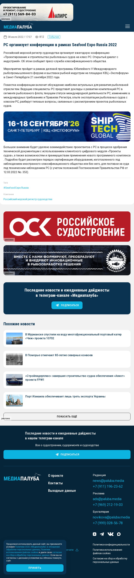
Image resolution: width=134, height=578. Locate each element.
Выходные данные (62, 490)
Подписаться (70, 454)
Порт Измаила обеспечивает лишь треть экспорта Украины (65, 396)
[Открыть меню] (126, 26)
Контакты (55, 483)
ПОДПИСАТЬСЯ (70, 305)
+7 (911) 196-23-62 (108, 486)
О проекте (55, 476)
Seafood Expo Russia (17, 187)
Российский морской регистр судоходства (27, 199)
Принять (34, 568)
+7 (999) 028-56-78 (108, 523)
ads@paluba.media (107, 499)
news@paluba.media (108, 481)
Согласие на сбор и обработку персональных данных (110, 560)
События (54, 37)
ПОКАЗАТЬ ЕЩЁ (67, 416)
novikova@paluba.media (111, 517)
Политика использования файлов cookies (107, 551)
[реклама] (67, 126)
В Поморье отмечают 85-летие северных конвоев (59, 355)
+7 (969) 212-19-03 (108, 505)
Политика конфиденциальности (111, 544)
